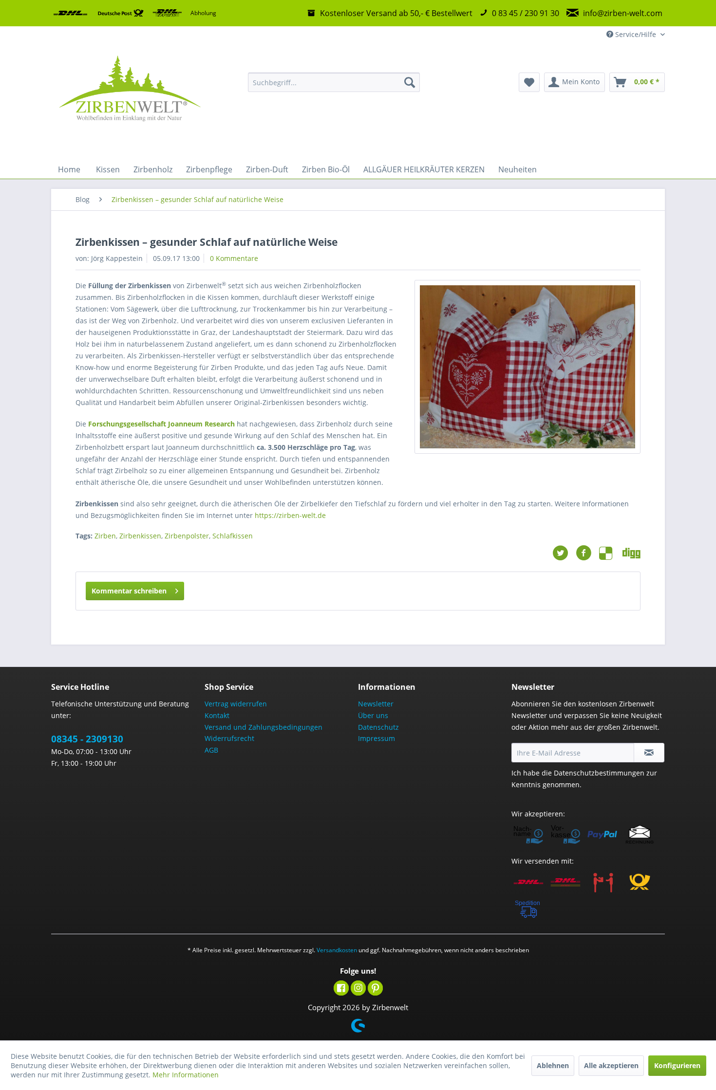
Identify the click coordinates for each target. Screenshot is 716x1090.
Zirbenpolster (187, 535)
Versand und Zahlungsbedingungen (263, 727)
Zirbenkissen (140, 535)
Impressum (376, 738)
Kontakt (217, 715)
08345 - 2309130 (87, 739)
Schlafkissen (232, 535)
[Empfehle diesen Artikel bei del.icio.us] (610, 553)
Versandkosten (337, 950)
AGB (211, 750)
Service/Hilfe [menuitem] (635, 34)
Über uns (373, 715)
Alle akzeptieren (611, 1065)
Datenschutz (378, 727)
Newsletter (376, 703)
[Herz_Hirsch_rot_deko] (528, 367)
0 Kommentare (234, 258)
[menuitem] (334, 82)
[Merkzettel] (529, 82)
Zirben (105, 535)
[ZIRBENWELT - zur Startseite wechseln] (129, 101)
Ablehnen (553, 1065)
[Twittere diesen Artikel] (564, 553)
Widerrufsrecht (229, 738)
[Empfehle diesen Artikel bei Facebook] (587, 553)
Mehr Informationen (185, 1074)
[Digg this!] (631, 553)
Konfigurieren (677, 1065)
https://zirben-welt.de (290, 515)
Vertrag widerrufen (236, 703)
